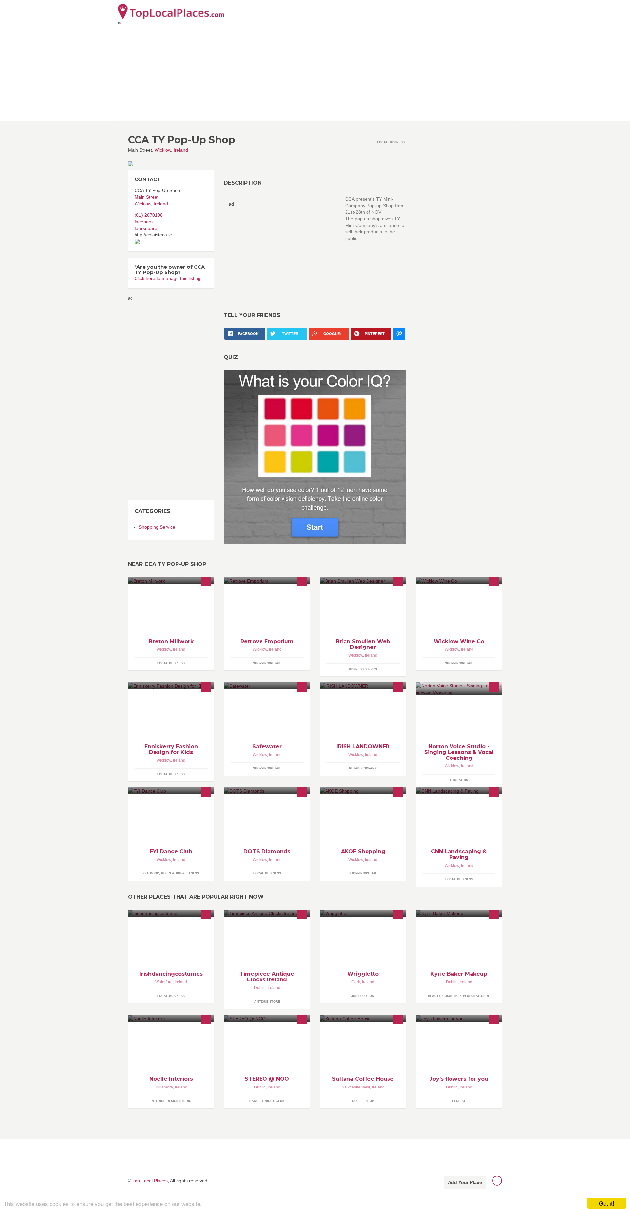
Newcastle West (356, 1087)
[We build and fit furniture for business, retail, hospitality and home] (171, 580)
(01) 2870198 (149, 215)
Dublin (260, 987)
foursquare (146, 228)
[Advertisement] (315, 72)
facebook (144, 221)
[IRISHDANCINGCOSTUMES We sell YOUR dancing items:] (171, 913)
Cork (355, 982)
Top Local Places (150, 1180)
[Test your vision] (315, 456)
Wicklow (163, 150)
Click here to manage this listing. (168, 278)
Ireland (181, 150)
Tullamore (164, 1087)
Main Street (146, 197)
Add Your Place (465, 1182)
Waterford (164, 982)
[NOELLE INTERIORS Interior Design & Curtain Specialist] (171, 1018)
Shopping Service (157, 527)
